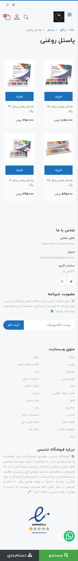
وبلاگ (71, 357)
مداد (36, 372)
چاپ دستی (32, 400)
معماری (70, 372)
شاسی (71, 415)
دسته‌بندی (17, 555)
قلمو (72, 400)
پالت (36, 408)
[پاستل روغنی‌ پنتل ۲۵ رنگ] (58, 148)
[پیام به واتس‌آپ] (69, 535)
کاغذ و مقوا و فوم (28, 364)
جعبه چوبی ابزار (30, 422)
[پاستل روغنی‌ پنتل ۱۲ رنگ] (19, 148)
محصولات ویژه (30, 415)
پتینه (35, 393)
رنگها (36, 357)
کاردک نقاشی (31, 386)
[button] (26, 16)
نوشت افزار (68, 422)
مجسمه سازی (31, 379)
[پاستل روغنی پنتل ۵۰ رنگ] (58, 74)
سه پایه (70, 408)
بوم (73, 386)
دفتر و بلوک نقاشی (63, 393)
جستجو (56, 555)
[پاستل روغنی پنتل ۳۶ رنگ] (19, 74)
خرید (58, 96)
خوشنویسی (68, 379)
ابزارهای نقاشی (66, 429)
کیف (72, 436)
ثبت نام (13, 325)
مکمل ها (34, 429)
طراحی (71, 364)
